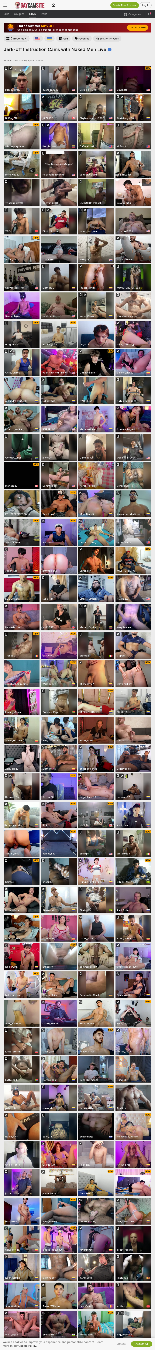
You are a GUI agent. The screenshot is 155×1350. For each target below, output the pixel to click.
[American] (38, 39)
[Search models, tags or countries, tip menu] (149, 14)
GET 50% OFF (138, 27)
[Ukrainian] (49, 39)
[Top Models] (53, 5)
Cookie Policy (27, 1345)
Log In (145, 5)
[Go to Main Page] (29, 5)
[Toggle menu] (5, 5)
